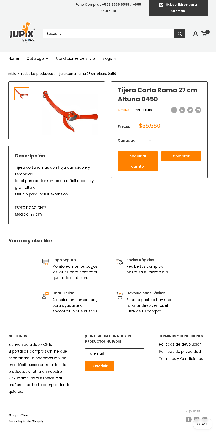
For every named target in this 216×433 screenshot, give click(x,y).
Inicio (12, 73)
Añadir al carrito (137, 161)
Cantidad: (127, 140)
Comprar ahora (181, 157)
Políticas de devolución (180, 344)
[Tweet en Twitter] (190, 110)
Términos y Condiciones (181, 358)
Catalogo (35, 58)
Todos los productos (36, 73)
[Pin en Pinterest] (182, 110)
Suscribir (100, 366)
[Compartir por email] (198, 110)
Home (13, 58)
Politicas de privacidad (180, 351)
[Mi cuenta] (195, 33)
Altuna (123, 110)
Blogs (107, 58)
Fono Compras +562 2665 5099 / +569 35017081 (108, 7)
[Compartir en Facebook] (174, 110)
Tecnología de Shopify (26, 421)
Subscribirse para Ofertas (181, 7)
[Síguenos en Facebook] (189, 419)
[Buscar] (179, 33)
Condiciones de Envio (75, 58)
